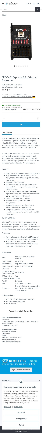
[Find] (37, 9)
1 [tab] (14, 66)
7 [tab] (27, 66)
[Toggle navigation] (3, 2)
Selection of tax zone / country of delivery (17, 97)
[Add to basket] (3, 22)
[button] (34, 3)
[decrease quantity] (4, 118)
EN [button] (27, 3)
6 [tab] (25, 66)
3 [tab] (18, 66)
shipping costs (21, 94)
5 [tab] (23, 66)
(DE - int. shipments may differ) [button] (12, 108)
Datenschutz (18, 407)
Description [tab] (7, 132)
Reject (21, 425)
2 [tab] (16, 66)
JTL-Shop (24, 431)
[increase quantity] (37, 118)
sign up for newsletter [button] (21, 369)
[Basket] (38, 3)
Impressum (7, 407)
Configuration (21, 419)
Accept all (21, 412)
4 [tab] (21, 66)
